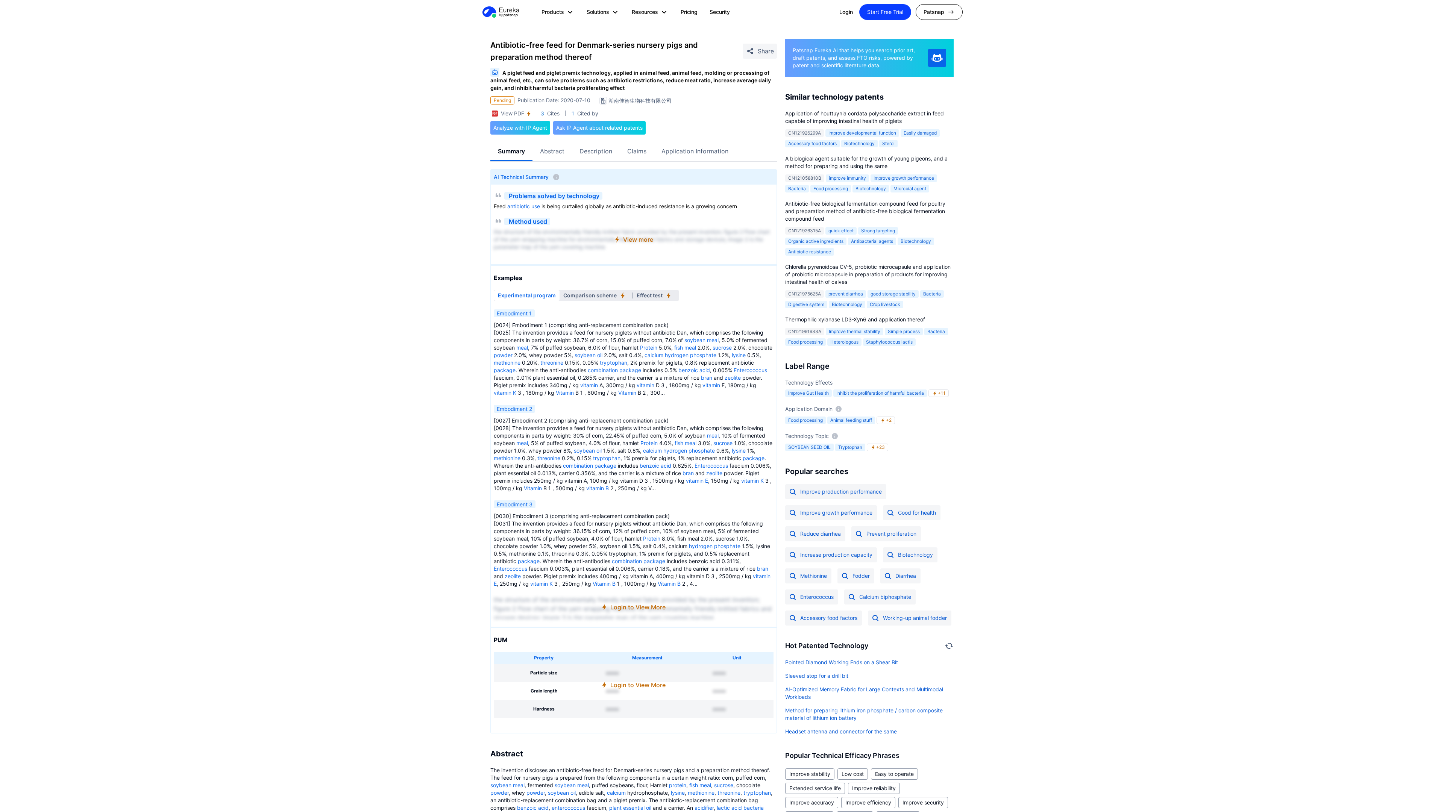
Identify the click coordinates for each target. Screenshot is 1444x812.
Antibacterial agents (872, 241)
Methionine (813, 576)
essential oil (637, 807)
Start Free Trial (885, 12)
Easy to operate (894, 774)
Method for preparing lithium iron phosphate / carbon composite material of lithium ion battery (864, 714)
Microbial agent (909, 188)
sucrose (722, 347)
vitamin (589, 385)
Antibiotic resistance (809, 252)
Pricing (689, 12)
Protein (648, 347)
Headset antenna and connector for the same (841, 731)
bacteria (753, 807)
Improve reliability (874, 788)
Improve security (923, 802)
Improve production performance (841, 491)
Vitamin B (604, 583)
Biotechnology (859, 143)
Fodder (861, 576)
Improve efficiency (868, 802)
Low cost (853, 774)
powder (503, 355)
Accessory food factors (812, 143)
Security (720, 12)
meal (522, 347)
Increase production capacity (836, 554)
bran (706, 377)
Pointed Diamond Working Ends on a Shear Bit (841, 662)
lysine (739, 355)
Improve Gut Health (808, 393)
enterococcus (568, 807)
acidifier (704, 807)
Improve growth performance (904, 178)
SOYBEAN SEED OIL (809, 447)
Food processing (830, 188)
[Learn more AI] (937, 58)
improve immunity (847, 178)
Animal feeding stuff (851, 420)
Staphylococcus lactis (889, 342)
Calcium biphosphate (885, 597)
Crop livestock (885, 304)
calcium (654, 355)
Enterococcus (750, 370)
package (505, 370)
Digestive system (806, 304)
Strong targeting (878, 230)
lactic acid (729, 807)
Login (846, 12)
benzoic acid (694, 370)
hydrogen (677, 355)
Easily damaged (920, 133)
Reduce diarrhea (820, 533)
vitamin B (597, 488)
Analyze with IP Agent (520, 127)
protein (677, 785)
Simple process (904, 331)
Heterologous (844, 342)
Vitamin (565, 392)
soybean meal (701, 340)
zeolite (733, 377)
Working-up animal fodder (915, 618)
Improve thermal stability (854, 331)
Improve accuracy (811, 802)
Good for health (917, 512)
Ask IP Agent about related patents (599, 127)
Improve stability (809, 774)
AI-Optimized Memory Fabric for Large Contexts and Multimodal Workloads (864, 693)
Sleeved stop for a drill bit (816, 676)
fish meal (685, 347)
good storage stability (893, 294)
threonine (551, 362)
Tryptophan (850, 447)
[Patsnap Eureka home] (500, 12)
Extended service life (815, 788)
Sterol (888, 143)
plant (615, 807)
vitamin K (505, 392)
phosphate (703, 355)
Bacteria (797, 188)
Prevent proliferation (891, 533)
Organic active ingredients (815, 241)
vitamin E (697, 480)
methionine (507, 362)
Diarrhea (905, 576)
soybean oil (588, 355)
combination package (614, 370)
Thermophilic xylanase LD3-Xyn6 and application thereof (855, 319)
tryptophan (613, 362)
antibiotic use (523, 206)
